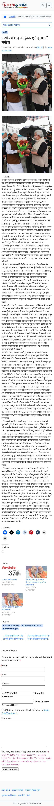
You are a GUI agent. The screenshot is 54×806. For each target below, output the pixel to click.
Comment (6, 718)
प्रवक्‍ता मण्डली (17, 790)
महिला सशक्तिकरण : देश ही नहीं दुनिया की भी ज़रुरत (13, 637)
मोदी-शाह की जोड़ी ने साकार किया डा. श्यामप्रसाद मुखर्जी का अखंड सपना (36, 582)
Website (6, 683)
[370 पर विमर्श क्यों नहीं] (12, 572)
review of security (12, 625)
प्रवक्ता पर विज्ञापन (9, 795)
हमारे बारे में (6, 790)
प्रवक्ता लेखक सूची (32, 790)
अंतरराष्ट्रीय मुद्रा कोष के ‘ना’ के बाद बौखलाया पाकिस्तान (39, 637)
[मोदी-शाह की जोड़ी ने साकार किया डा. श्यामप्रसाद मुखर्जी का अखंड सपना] (36, 572)
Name (4, 665)
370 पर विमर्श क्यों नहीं (9, 579)
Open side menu (11, 24)
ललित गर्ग (39, 47)
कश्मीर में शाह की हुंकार (11, 629)
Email (4, 674)
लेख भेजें (21, 795)
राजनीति (12, 16)
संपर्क (28, 795)
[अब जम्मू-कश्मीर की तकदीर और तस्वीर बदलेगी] (12, 599)
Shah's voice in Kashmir (32, 625)
